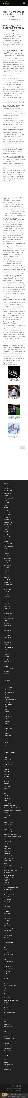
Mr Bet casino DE (8, 940)
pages (5, 959)
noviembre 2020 (8, 613)
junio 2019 (6, 632)
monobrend (7, 916)
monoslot (6, 921)
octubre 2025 (7, 495)
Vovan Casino (7, 1043)
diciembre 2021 (8, 582)
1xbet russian (7, 735)
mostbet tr (6, 937)
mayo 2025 (6, 507)
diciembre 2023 (8, 541)
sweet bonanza (8, 1026)
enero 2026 (7, 488)
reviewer (6, 1007)
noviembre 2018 (8, 642)
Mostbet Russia (8, 935)
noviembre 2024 (8, 522)
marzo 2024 (7, 536)
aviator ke (6, 769)
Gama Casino (7, 860)
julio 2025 (6, 503)
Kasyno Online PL (8, 877)
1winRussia (7, 707)
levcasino (6, 884)
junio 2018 (6, 654)
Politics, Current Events (10, 985)
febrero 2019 (7, 637)
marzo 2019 (7, 635)
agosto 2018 (7, 649)
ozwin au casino (8, 957)
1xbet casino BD (8, 716)
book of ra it (7, 798)
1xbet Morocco (8, 728)
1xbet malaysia (8, 726)
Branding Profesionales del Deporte (13, 810)
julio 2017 (6, 671)
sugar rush (7, 1024)
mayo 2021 (6, 599)
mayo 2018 (6, 656)
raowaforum (7, 997)
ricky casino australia (9, 1012)
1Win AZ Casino (8, 687)
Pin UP (5, 964)
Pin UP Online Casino (9, 969)
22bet (5, 740)
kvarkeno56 (7, 882)
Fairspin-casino (8, 853)
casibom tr (6, 812)
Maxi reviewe (7, 899)
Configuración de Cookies (18, 1096)
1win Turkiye (7, 702)
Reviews (6, 1009)
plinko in (6, 978)
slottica (6, 1021)
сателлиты (6, 1055)
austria (6, 755)
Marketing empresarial (10, 894)
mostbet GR (7, 925)
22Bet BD (6, 743)
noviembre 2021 (8, 584)
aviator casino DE (8, 762)
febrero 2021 (7, 606)
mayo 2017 (6, 676)
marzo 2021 (7, 604)
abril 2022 (6, 572)
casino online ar (8, 827)
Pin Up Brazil (7, 966)
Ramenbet (6, 995)
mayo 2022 (6, 570)
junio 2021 (6, 596)
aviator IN (6, 767)
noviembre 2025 (8, 493)
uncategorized (7, 1034)
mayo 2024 (6, 531)
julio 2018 (6, 652)
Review (6, 1002)
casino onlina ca (8, 824)
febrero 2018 (7, 661)
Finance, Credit (8, 856)
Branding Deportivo (15, 19)
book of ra (6, 795)
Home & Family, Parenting (10, 870)
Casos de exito (7, 841)
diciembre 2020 (8, 611)
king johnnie (7, 880)
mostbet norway (8, 933)
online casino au (8, 952)
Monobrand (7, 913)
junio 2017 (6, 673)
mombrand (7, 906)
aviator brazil (7, 759)
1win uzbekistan (8, 704)
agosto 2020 (7, 620)
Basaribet (6, 783)
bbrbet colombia (8, 786)
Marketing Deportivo (9, 892)
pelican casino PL (8, 961)
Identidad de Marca (9, 872)
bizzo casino (7, 791)
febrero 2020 (7, 625)
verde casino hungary (9, 1036)
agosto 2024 (7, 527)
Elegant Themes (17, 1088)
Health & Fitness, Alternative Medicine (14, 868)
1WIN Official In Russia (10, 699)
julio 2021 (6, 594)
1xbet (5, 709)
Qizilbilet (6, 993)
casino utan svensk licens (10, 834)
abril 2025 (6, 510)
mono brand (7, 909)
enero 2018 (7, 664)
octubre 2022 (7, 565)
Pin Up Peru (7, 971)
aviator (5, 757)
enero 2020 (7, 628)
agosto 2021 (7, 592)
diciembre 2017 (8, 666)
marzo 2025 (7, 512)
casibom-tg (7, 815)
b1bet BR (6, 776)
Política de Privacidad (16, 1094)
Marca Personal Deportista (11, 887)
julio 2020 (6, 623)
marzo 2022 (7, 575)
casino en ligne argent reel (11, 819)
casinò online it (8, 829)
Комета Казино (8, 1048)
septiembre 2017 (8, 668)
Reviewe (6, 1005)
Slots (5, 1017)
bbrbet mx (6, 788)
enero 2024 (7, 539)
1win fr (6, 694)
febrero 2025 (7, 515)
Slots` (5, 1019)
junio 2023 (6, 553)
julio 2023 (6, 551)
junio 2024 (6, 529)
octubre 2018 (7, 644)
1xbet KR (6, 723)
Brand (5, 800)
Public (5, 990)
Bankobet (6, 781)
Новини (6, 1053)
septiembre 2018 (8, 647)
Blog (5, 793)
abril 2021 (6, 601)
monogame (7, 918)
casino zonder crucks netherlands (13, 836)
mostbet (6, 923)
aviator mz (6, 771)
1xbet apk (6, 711)
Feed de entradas (8, 1064)
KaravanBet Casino (9, 875)
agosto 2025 (7, 500)
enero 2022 (7, 580)
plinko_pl (6, 983)
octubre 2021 (7, 587)
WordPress (18, 1090)
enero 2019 (7, 640)
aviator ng (6, 774)
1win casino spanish (9, 692)
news (5, 949)
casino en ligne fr (8, 822)
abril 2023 (6, 555)
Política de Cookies (6, 1096)
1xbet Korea (7, 721)
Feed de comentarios (9, 1067)
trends (5, 1031)
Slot (5, 1014)
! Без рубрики (7, 682)
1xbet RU (6, 733)
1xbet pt (6, 731)
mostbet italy (7, 930)
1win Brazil (7, 690)
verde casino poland (9, 1038)
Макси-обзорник (8, 1050)
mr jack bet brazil (8, 942)
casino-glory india (8, 839)
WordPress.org (8, 1069)
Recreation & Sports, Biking (11, 1000)
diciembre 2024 (8, 519)
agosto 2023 (7, 548)
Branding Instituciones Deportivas (13, 807)
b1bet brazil (7, 779)
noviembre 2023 (8, 543)
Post (5, 988)
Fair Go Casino (7, 851)
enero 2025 (7, 517)
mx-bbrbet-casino (8, 945)
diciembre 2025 (8, 491)
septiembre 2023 (8, 546)
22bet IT (6, 745)
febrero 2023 (7, 558)
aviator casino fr (8, 764)
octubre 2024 (7, 524)
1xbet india (7, 719)
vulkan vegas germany (9, 1046)
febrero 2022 (7, 577)
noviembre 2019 (8, 630)
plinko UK (6, 981)
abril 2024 (6, 534)
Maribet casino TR (8, 889)
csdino (5, 846)
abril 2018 (6, 659)
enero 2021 (7, 608)
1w (4, 685)
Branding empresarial (9, 805)
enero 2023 (7, 560)
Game (5, 863)
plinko (5, 976)
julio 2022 (6, 568)
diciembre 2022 (8, 563)
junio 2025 (6, 505)
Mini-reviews (7, 904)
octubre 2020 (7, 616)
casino (5, 817)
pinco (5, 973)
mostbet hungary (8, 928)
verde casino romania (9, 1041)
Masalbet (6, 896)
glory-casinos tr (8, 865)
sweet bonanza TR (8, 1029)
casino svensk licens (9, 832)
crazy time (6, 844)
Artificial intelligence (9, 752)
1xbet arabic (7, 714)
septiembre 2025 (8, 498)
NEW (5, 947)
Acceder (6, 1062)
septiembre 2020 (8, 618)
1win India (6, 697)
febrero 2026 (7, 486)
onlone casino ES (8, 954)
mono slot (6, 911)
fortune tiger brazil (9, 858)
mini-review (7, 901)
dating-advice (7, 848)
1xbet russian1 (8, 738)
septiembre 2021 (8, 589)
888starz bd (7, 750)
